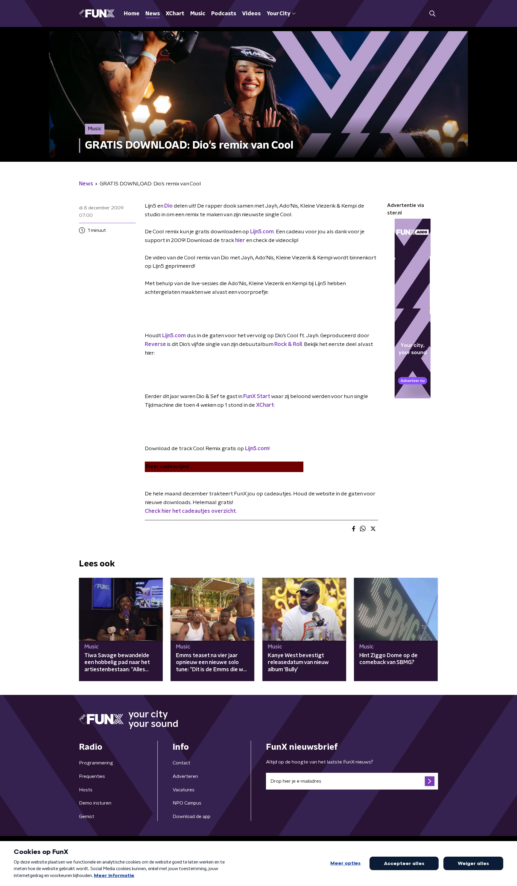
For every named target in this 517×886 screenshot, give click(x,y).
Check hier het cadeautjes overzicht (190, 511)
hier (240, 240)
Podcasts (223, 13)
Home (131, 13)
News (152, 13)
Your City (278, 13)
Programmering (96, 762)
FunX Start (256, 396)
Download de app (191, 816)
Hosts (85, 789)
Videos (251, 13)
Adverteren (185, 776)
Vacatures (183, 789)
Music (197, 13)
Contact (181, 762)
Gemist (86, 816)
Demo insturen (95, 803)
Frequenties (92, 776)
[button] (432, 13)
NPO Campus (187, 803)
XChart (175, 13)
